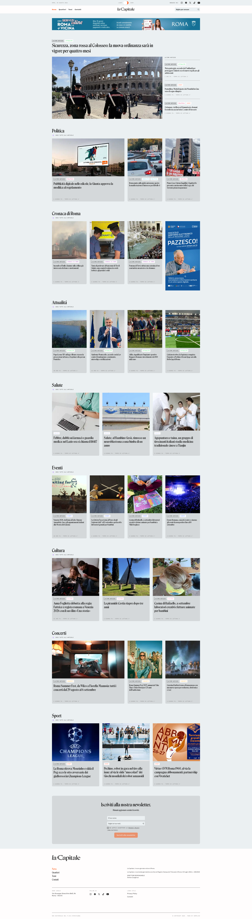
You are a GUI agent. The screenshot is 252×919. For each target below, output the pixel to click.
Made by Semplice (193, 916)
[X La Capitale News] (190, 3)
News (54, 9)
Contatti (78, 9)
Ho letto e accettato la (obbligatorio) (123, 829)
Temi (70, 9)
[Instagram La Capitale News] (182, 3)
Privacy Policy (133, 828)
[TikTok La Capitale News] (194, 3)
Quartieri (62, 9)
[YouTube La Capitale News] (199, 3)
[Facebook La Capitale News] (186, 3)
